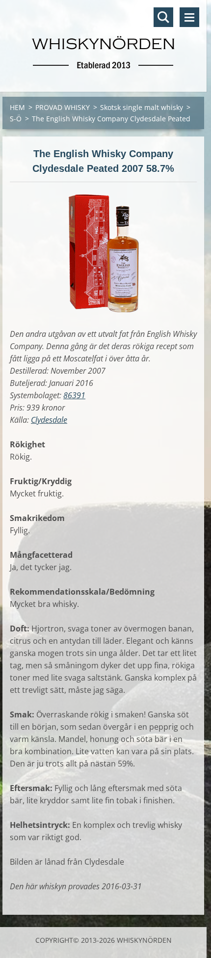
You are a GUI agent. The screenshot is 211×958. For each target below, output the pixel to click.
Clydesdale (49, 419)
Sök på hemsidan (163, 17)
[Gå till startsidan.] (103, 40)
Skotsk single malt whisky (141, 107)
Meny (189, 17)
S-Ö (16, 118)
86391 (74, 395)
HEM (17, 107)
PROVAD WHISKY (62, 107)
